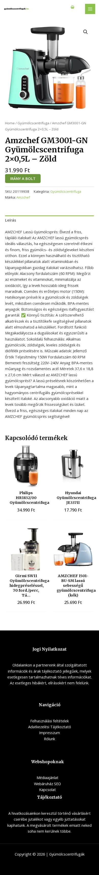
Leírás (10, 220)
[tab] (49, 220)
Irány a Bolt (23, 178)
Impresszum (49, 732)
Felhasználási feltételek (49, 720)
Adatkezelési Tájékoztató (49, 726)
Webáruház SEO (47, 783)
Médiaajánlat (47, 777)
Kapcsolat (47, 789)
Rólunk (49, 738)
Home (10, 123)
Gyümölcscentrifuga (33, 123)
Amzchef (23, 197)
